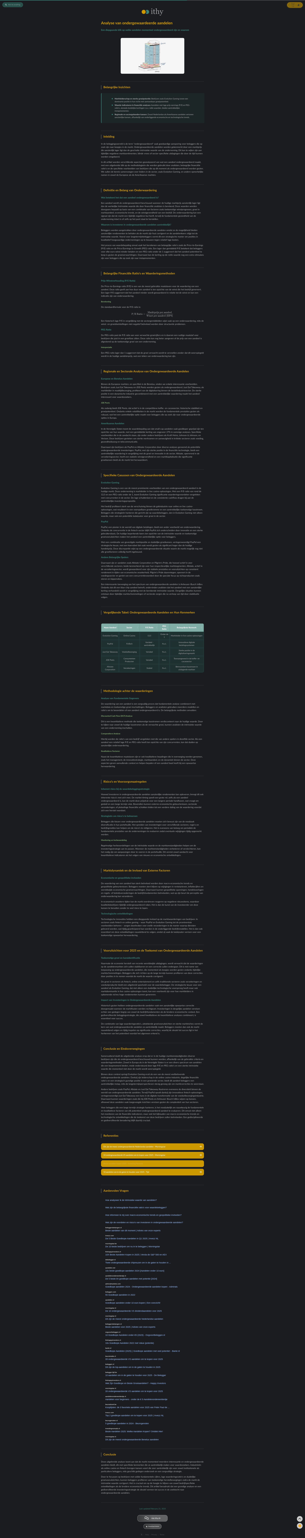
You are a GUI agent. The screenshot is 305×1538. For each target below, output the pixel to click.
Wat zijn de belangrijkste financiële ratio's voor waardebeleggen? (136, 1207)
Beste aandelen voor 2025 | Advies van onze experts (130, 1327)
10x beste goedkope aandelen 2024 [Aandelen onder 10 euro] (134, 1271)
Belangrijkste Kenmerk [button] (186, 628)
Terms (162, 1535)
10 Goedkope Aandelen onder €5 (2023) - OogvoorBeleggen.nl (135, 1335)
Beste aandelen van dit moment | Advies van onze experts (132, 1230)
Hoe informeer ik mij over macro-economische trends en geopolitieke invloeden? (143, 1215)
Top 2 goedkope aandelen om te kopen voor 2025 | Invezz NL (134, 1415)
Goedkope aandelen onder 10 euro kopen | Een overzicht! (132, 1303)
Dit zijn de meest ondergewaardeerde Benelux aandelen (132, 1439)
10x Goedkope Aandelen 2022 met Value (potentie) (129, 1343)
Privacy (154, 1535)
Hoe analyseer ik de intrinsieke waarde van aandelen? (131, 1200)
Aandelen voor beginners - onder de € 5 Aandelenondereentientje (136, 1399)
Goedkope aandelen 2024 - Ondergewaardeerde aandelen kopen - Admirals (141, 1287)
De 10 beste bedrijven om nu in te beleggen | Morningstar (132, 1246)
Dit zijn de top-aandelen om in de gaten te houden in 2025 (132, 1367)
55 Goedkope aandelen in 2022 (120, 1295)
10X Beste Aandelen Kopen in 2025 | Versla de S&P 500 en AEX (136, 1254)
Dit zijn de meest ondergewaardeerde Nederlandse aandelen (134, 1319)
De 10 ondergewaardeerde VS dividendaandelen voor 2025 (133, 1311)
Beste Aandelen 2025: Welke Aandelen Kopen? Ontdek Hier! (134, 1431)
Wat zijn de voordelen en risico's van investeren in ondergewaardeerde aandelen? (144, 1222)
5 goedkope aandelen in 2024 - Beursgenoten (127, 1423)
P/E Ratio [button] (149, 628)
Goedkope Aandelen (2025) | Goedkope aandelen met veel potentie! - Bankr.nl (142, 1351)
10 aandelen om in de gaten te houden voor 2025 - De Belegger (135, 1375)
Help (147, 1535)
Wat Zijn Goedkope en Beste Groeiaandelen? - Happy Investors (135, 1383)
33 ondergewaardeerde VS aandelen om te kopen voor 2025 (134, 1359)
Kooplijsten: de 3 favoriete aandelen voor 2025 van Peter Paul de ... (137, 1407)
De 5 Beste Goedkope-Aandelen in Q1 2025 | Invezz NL (132, 1238)
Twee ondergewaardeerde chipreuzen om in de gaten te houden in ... (138, 1262)
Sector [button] (129, 628)
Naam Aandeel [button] (110, 628)
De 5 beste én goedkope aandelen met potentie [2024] (131, 1279)
